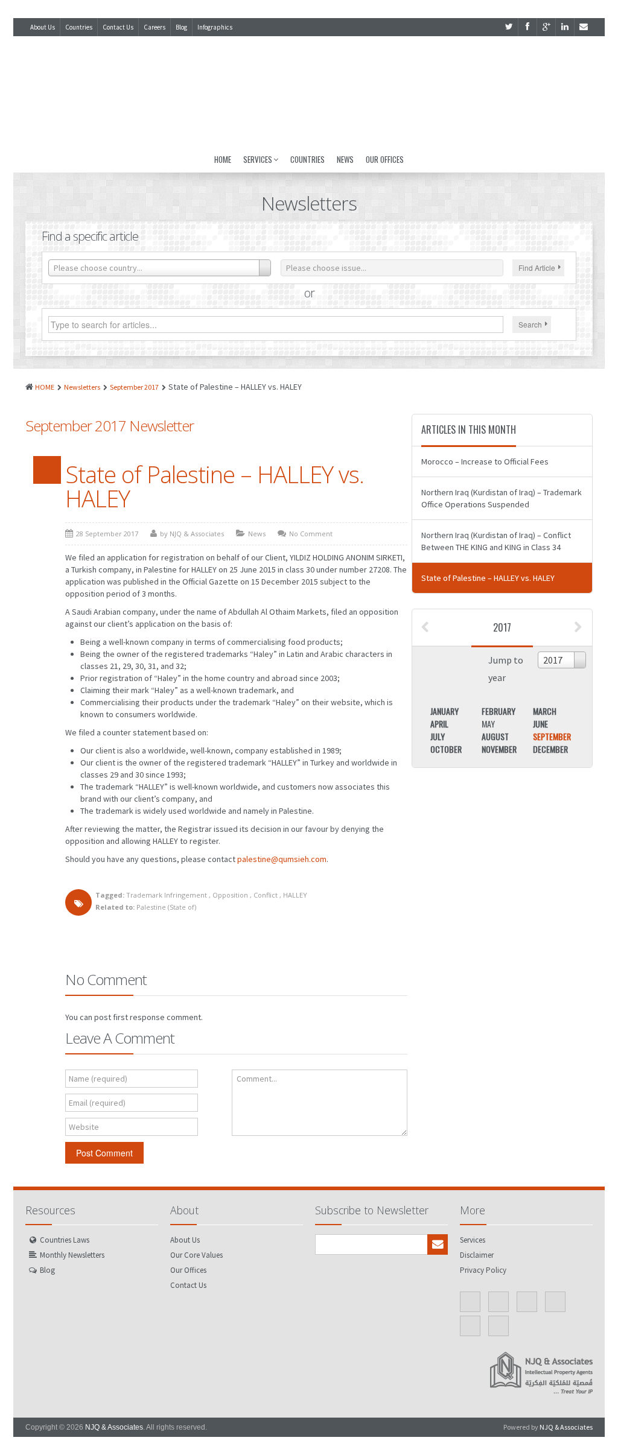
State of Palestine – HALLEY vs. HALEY (214, 486)
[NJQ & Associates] (309, 91)
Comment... (257, 1078)
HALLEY (295, 894)
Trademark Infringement (166, 894)
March (544, 711)
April (439, 723)
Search (530, 324)
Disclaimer (477, 1255)
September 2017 (134, 386)
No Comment (311, 533)
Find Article (536, 267)
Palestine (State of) (166, 906)
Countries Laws (64, 1240)
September (552, 736)
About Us (42, 27)
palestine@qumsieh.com (282, 859)
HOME (44, 386)
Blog (181, 27)
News (345, 159)
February (498, 711)
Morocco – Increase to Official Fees (485, 461)
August (495, 736)
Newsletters (82, 386)
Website (84, 1126)
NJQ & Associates (114, 1427)
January (444, 711)
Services (257, 159)
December (550, 749)
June (540, 723)
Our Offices (385, 159)
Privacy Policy (483, 1270)
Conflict (265, 894)
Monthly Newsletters (72, 1255)
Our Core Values (196, 1255)
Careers (154, 27)
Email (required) (97, 1102)
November (499, 749)
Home (222, 159)
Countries (78, 27)
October (446, 749)
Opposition (230, 894)
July (437, 736)
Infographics (214, 27)
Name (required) (98, 1078)
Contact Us (118, 27)
